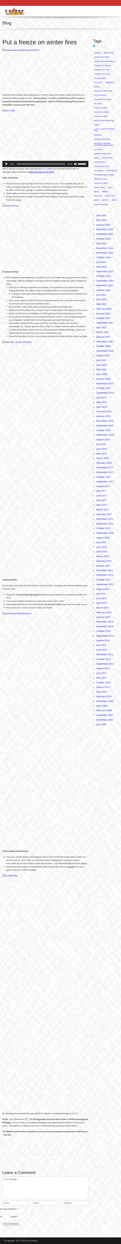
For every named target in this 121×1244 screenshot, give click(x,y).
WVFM (114, 200)
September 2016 (105, 532)
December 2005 (104, 719)
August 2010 (102, 686)
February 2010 (104, 696)
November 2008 (104, 701)
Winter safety (99, 187)
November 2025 (104, 233)
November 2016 (104, 523)
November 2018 (104, 425)
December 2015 (104, 570)
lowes (96, 124)
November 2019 (104, 383)
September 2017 (105, 481)
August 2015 (102, 589)
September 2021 (105, 322)
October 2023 (103, 275)
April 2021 (101, 327)
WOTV (96, 200)
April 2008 (101, 705)
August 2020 (102, 355)
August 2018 (102, 439)
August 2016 (102, 537)
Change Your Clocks (102, 74)
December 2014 (104, 621)
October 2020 (103, 346)
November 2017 (104, 472)
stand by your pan (101, 166)
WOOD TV (98, 196)
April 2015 (101, 602)
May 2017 (101, 500)
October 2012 (103, 682)
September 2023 (105, 280)
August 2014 (102, 640)
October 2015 (103, 579)
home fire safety (100, 116)
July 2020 (101, 360)
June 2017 (101, 495)
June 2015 (101, 598)
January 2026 (103, 224)
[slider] (82, 163)
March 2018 (102, 458)
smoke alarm (107, 157)
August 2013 (102, 668)
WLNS (96, 191)
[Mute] (75, 164)
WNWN (105, 191)
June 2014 (101, 649)
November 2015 (104, 574)
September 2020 (105, 350)
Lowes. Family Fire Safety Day (104, 130)
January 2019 (103, 416)
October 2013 (103, 659)
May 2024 (101, 266)
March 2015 (102, 607)
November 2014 (104, 626)
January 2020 (103, 378)
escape (97, 86)
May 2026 (101, 220)
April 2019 (101, 406)
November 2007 (104, 715)
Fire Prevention (100, 95)
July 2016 (101, 542)
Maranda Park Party (102, 139)
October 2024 (103, 257)
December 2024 (104, 248)
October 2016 (103, 528)
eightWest (110, 82)
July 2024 (101, 262)
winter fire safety (101, 183)
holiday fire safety (101, 112)
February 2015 (104, 612)
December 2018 (104, 420)
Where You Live (100, 179)
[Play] (6, 164)
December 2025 (104, 229)
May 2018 (101, 453)
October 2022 (103, 290)
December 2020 (104, 341)
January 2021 (103, 336)
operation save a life (102, 153)
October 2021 (103, 318)
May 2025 (101, 243)
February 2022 (104, 308)
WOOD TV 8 (110, 196)
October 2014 (103, 631)
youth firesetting (101, 204)
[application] (45, 164)
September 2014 (105, 635)
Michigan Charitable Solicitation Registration (104, 144)
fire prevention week (102, 99)
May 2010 (101, 691)
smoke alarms (99, 162)
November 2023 (104, 271)
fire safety (98, 103)
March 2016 (102, 556)
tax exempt (98, 170)
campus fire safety (101, 57)
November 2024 (104, 252)
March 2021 (102, 332)
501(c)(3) (97, 52)
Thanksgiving (111, 170)
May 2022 (101, 304)
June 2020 (101, 364)
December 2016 (104, 518)
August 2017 (102, 486)
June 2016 (101, 547)
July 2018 (101, 444)
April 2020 (101, 374)
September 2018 (105, 434)
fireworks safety (100, 107)
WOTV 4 (105, 200)
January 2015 (103, 617)
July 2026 (101, 215)
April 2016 (101, 551)
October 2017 (103, 476)
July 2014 (101, 644)
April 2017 (101, 504)
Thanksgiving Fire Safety (104, 174)
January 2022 (103, 313)
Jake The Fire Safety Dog (104, 120)
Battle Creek (108, 52)
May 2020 (101, 369)
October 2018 (103, 430)
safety (96, 157)
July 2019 (101, 397)
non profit (98, 149)
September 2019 (105, 392)
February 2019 (104, 411)
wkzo (110, 187)
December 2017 (104, 467)
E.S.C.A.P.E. (47, 168)
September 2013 (105, 663)
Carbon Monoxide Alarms (104, 61)
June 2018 (101, 448)
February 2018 (104, 462)
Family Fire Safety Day (103, 91)
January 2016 (103, 565)
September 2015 (105, 584)
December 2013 (104, 654)
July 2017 (101, 490)
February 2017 (104, 514)
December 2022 (104, 285)
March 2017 (102, 509)
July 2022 (101, 294)
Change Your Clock (101, 69)
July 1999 (101, 724)
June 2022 (101, 299)
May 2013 (101, 677)
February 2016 (104, 560)
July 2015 (101, 593)
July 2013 (101, 673)
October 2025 (103, 238)
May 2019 (101, 402)
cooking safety (100, 78)
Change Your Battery (102, 65)
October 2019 (103, 388)
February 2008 (104, 710)
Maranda (97, 135)
